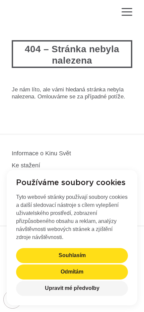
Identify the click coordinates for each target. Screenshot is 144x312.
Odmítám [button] (72, 272)
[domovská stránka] (31, 12)
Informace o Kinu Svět (41, 153)
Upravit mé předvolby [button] (72, 288)
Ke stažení (26, 165)
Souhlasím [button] (72, 255)
